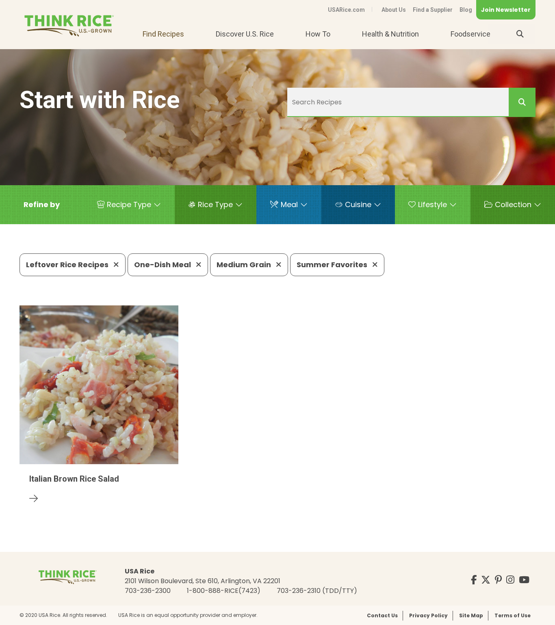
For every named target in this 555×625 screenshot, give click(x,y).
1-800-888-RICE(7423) (223, 590)
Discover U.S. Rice (245, 34)
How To (318, 34)
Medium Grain (245, 265)
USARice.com (346, 9)
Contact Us (382, 615)
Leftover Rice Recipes (68, 265)
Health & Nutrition (390, 34)
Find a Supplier (433, 9)
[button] (42, 205)
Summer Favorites (333, 265)
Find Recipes (163, 34)
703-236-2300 (148, 590)
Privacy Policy (428, 615)
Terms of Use (512, 615)
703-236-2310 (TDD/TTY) (317, 590)
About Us (394, 9)
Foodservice (470, 34)
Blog (466, 9)
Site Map (471, 615)
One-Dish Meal (163, 265)
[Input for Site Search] (520, 34)
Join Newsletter (506, 10)
